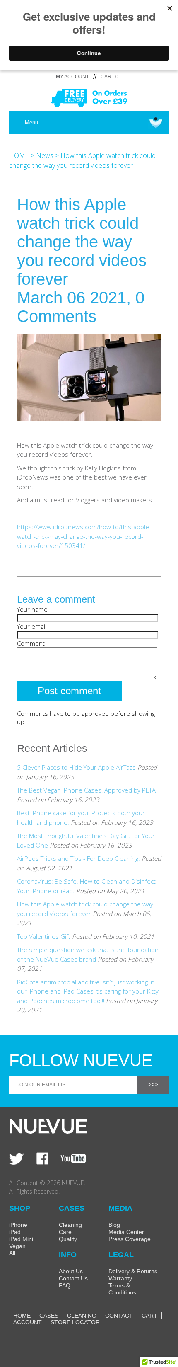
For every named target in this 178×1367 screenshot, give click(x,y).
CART (149, 1315)
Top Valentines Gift (43, 936)
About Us (71, 1271)
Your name (32, 609)
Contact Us (73, 1278)
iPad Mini (21, 1239)
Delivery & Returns (132, 1271)
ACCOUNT (27, 1322)
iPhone (18, 1225)
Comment (31, 643)
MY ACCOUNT (72, 77)
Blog (114, 1225)
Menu (31, 122)
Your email (31, 626)
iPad (15, 1232)
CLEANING (81, 1315)
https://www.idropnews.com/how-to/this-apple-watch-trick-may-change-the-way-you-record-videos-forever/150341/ (84, 536)
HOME (19, 155)
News (44, 155)
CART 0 (109, 77)
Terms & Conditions (122, 1289)
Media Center (126, 1232)
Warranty (120, 1278)
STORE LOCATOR (75, 1322)
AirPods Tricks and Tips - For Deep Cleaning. (78, 858)
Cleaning (70, 1225)
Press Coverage (129, 1239)
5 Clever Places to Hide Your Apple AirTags (76, 767)
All (12, 1253)
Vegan (17, 1246)
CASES (48, 1315)
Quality (68, 1239)
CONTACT (119, 1315)
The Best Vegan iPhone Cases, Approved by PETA (86, 790)
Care (65, 1232)
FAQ (64, 1285)
